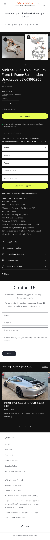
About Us (8, 449)
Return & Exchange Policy (15, 471)
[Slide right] (30, 65)
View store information (13, 133)
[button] (5, 4)
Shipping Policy (11, 466)
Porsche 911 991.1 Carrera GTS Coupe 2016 (24, 404)
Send (9, 353)
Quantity (5, 99)
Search (7, 444)
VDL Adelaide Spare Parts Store (27, 535)
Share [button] (6, 274)
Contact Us (9, 455)
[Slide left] (19, 65)
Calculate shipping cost (25, 186)
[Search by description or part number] (45, 24)
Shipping (4, 94)
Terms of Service (11, 460)
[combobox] (25, 24)
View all (45, 366)
